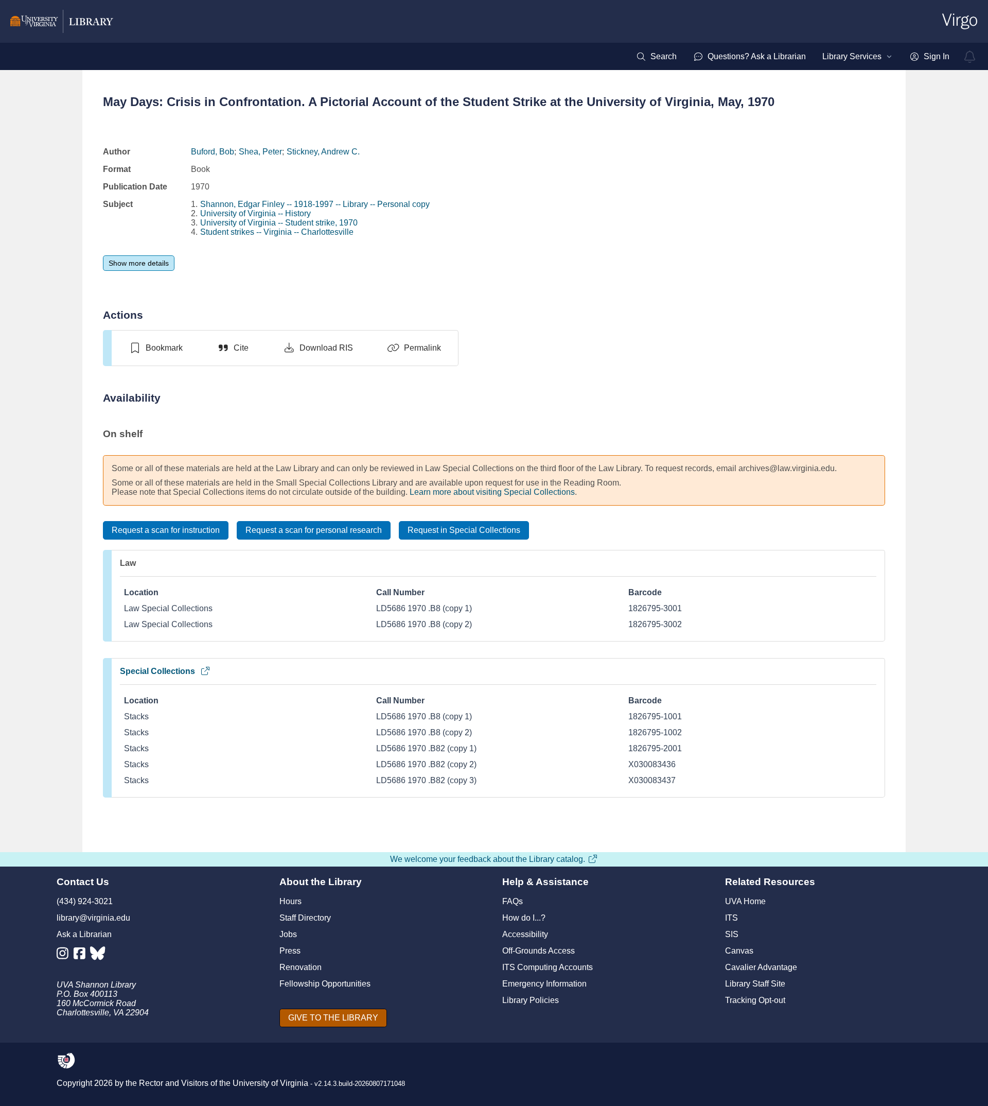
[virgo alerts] (970, 56)
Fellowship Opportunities (324, 983)
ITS (731, 917)
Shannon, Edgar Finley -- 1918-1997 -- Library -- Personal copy (315, 204)
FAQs (512, 901)
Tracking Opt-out (755, 1000)
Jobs (288, 934)
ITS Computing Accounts (547, 967)
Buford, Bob (212, 151)
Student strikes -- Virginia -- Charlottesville (277, 232)
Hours (290, 901)
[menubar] (793, 56)
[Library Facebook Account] (82, 955)
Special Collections (157, 671)
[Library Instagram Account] (65, 955)
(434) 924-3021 (85, 901)
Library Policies (530, 1000)
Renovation (300, 967)
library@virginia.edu (93, 917)
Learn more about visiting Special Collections (492, 492)
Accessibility (525, 934)
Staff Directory (305, 917)
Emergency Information (544, 983)
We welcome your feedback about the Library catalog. (487, 859)
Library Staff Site (755, 983)
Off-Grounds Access (538, 950)
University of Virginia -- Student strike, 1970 (279, 222)
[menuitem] (656, 56)
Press (290, 950)
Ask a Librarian (84, 934)
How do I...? (523, 917)
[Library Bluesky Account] (98, 955)
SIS (731, 934)
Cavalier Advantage (761, 967)
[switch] (155, 348)
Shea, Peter (260, 151)
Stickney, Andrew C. (323, 151)
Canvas (739, 950)
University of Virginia (270, 1083)
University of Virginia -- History (255, 213)
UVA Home (745, 901)
